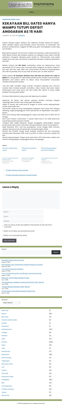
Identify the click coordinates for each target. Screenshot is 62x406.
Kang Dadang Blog (44, 4)
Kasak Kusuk (6, 351)
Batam (4, 314)
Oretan (4, 370)
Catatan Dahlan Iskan (9, 320)
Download (5, 326)
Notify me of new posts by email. (15, 235)
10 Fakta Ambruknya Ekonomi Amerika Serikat (21, 175)
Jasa (3, 348)
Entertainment (7, 329)
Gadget (4, 332)
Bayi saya (5, 317)
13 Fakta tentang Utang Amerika (17, 170)
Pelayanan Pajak (7, 377)
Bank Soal (5, 310)
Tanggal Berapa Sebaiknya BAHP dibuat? (16, 287)
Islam (3, 345)
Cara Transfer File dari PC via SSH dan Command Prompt (21, 273)
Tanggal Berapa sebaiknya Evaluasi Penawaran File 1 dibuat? (23, 282)
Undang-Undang (8, 389)
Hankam (4, 336)
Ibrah (3, 339)
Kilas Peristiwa (6, 358)
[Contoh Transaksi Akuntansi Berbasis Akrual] (11, 152)
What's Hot (16, 19)
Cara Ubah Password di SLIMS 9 (12, 269)
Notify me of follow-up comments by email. (19, 231)
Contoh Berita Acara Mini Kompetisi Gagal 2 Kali (18, 291)
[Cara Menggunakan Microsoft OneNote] (50, 152)
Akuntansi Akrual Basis (28, 158)
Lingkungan (6, 361)
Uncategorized (7, 386)
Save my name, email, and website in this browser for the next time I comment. (28, 226)
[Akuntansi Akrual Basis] (31, 152)
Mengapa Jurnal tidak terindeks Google (15, 278)
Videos (4, 392)
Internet (4, 342)
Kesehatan (5, 355)
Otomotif (5, 373)
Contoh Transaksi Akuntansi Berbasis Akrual (10, 159)
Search (4, 249)
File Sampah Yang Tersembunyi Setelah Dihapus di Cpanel (22, 265)
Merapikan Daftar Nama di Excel (13, 260)
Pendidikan (6, 19)
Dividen (4, 323)
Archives (5, 300)
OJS (3, 367)
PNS (3, 383)
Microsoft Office (7, 364)
